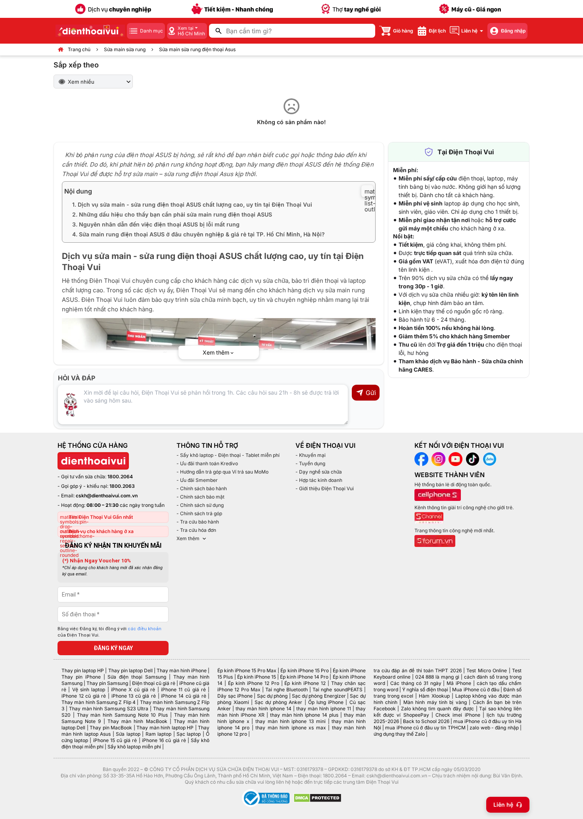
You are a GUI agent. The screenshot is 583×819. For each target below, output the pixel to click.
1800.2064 (120, 477)
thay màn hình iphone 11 (323, 709)
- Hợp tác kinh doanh (318, 480)
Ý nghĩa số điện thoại (425, 689)
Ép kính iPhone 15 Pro (304, 670)
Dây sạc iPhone (235, 696)
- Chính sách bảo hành (201, 488)
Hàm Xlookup (434, 696)
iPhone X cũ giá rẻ (133, 689)
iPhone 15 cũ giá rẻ (115, 740)
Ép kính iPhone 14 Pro (304, 677)
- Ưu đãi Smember (197, 480)
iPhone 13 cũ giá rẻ (133, 696)
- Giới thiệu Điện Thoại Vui (324, 488)
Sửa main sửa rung (125, 49)
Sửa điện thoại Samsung (136, 677)
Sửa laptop (128, 734)
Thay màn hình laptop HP (165, 728)
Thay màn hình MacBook (137, 721)
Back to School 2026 (426, 721)
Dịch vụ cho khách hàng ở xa (101, 531)
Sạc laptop (188, 734)
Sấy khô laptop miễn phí (134, 747)
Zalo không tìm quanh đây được (437, 709)
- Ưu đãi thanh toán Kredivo (207, 463)
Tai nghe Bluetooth (286, 689)
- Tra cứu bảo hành (197, 522)
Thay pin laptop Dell (130, 670)
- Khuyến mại (310, 455)
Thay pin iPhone (81, 677)
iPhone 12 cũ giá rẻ (83, 696)
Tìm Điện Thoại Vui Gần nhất (101, 517)
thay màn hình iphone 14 (264, 709)
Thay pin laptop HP (82, 670)
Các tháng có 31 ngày (415, 683)
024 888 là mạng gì (437, 677)
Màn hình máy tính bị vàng (435, 702)
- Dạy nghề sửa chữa (318, 472)
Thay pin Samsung (107, 683)
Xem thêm (187, 538)
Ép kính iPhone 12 (305, 683)
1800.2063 (122, 486)
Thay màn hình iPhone (182, 670)
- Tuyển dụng (310, 463)
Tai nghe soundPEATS (337, 689)
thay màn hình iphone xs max (290, 728)
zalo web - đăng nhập (494, 728)
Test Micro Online (486, 670)
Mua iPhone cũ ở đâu (475, 689)
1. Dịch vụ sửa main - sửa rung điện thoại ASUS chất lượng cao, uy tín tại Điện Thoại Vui (192, 204)
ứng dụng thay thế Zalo (399, 734)
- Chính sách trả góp (199, 513)
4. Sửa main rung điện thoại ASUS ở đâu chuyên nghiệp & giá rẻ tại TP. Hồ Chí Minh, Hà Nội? (198, 234)
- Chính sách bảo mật (200, 497)
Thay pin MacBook (111, 728)
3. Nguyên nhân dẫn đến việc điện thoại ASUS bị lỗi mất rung (156, 224)
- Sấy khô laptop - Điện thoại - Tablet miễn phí (228, 455)
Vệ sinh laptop (88, 689)
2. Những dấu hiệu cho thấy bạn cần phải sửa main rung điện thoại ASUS (172, 214)
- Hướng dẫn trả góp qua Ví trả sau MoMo (222, 472)
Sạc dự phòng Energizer (319, 696)
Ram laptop (158, 734)
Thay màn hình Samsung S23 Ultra (108, 709)
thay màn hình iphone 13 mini (290, 721)
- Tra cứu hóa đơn (196, 530)
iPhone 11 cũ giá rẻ (183, 689)
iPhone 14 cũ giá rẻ (183, 696)
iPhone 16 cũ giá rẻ (164, 740)
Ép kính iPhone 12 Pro (253, 683)
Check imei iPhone (457, 715)
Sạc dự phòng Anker (279, 702)
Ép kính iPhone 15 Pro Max (246, 670)
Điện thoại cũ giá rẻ (153, 683)
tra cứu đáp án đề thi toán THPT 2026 (418, 670)
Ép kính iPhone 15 (256, 677)
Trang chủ (79, 49)
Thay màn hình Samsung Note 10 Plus (122, 715)
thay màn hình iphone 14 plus (304, 715)
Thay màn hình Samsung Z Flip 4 (98, 702)
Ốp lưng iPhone (325, 702)
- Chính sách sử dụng (200, 505)
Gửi (371, 393)
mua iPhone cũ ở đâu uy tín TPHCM (425, 728)
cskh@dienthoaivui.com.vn (107, 496)
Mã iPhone (459, 683)
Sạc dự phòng (272, 696)
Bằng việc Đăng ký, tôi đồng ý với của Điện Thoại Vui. (109, 632)
